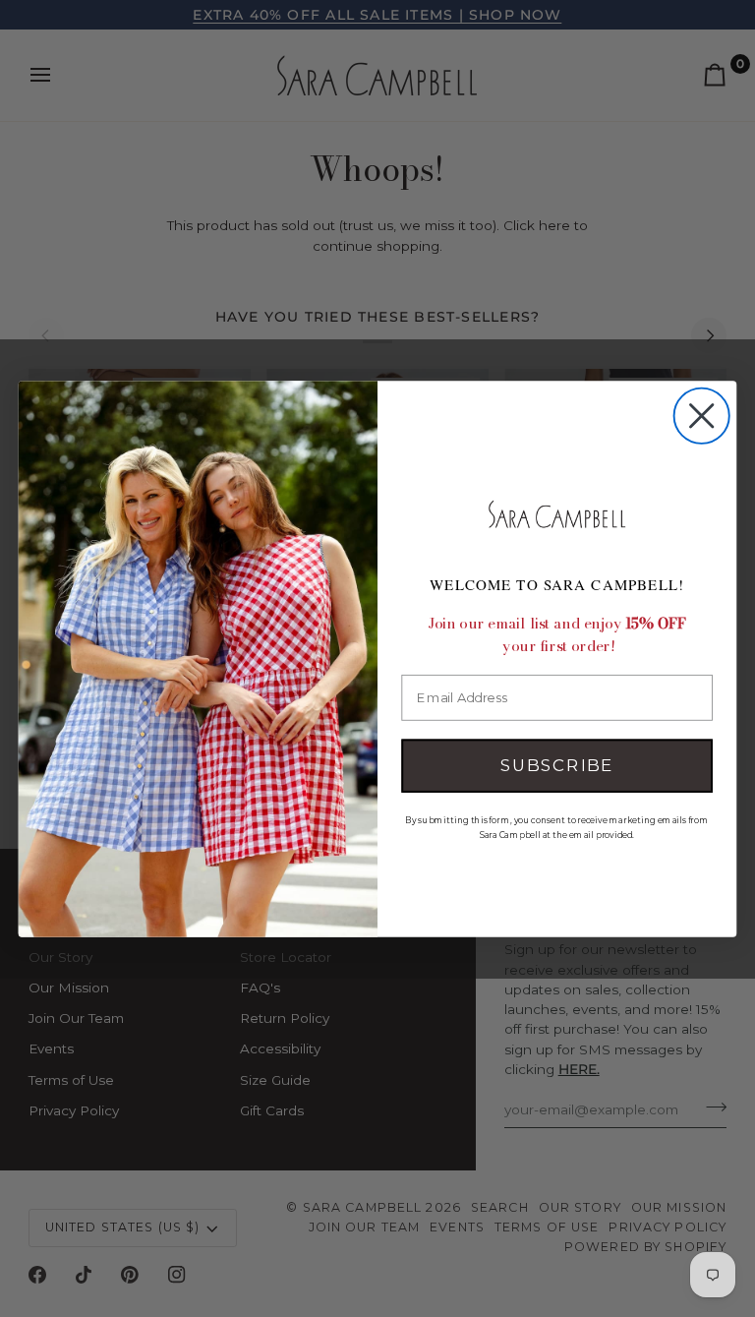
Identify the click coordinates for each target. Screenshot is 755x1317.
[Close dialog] (701, 415)
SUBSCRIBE (556, 765)
